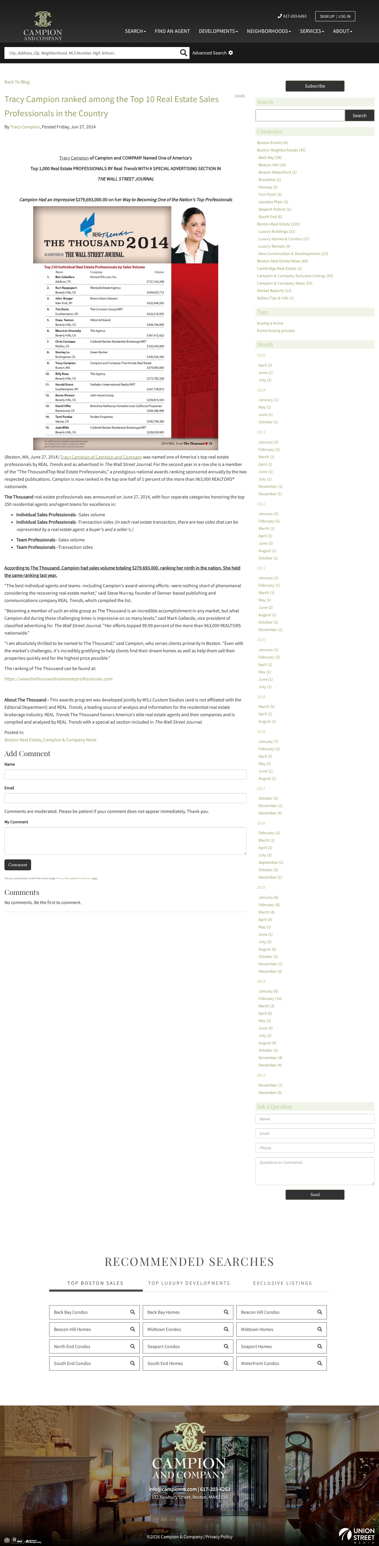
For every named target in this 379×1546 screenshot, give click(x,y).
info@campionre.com (173, 1489)
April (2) (265, 365)
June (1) (265, 372)
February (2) (269, 657)
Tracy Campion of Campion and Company (101, 457)
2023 (261, 432)
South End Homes (165, 1363)
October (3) (268, 622)
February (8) (269, 904)
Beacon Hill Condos (260, 1312)
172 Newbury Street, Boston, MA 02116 (190, 1497)
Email (9, 787)
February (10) (270, 998)
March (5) (266, 706)
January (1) (268, 399)
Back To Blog (17, 82)
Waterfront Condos (260, 1363)
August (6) (267, 949)
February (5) (269, 521)
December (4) (270, 813)
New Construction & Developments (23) (293, 253)
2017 (261, 788)
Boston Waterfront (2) (277, 172)
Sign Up (327, 16)
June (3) (265, 471)
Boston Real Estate (22, 740)
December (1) (270, 493)
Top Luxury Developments (189, 1283)
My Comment (16, 821)
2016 (261, 823)
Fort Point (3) (270, 194)
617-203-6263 (294, 16)
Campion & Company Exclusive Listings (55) (295, 275)
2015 (261, 887)
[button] (184, 53)
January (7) (268, 741)
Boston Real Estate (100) (278, 224)
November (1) (270, 486)
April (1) (265, 464)
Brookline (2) (269, 179)
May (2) (264, 763)
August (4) (267, 1042)
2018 (261, 731)
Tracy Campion (25, 127)
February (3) (269, 449)
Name (9, 764)
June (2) (265, 607)
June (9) (265, 1028)
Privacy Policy (63, 878)
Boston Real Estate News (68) (282, 261)
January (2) (268, 442)
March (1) (266, 456)
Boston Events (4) (272, 142)
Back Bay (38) (270, 157)
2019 (261, 696)
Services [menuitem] (310, 31)
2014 (261, 981)
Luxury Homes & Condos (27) (283, 238)
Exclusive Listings (282, 1283)
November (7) (270, 1085)
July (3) (265, 855)
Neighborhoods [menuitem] (267, 31)
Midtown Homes (257, 1329)
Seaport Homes (256, 1346)
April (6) (265, 1013)
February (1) (269, 585)
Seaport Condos (163, 1346)
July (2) (265, 941)
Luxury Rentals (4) (274, 246)
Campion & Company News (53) (284, 283)
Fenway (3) (267, 187)
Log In (344, 16)
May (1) (264, 407)
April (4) (265, 919)
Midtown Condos (164, 1329)
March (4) (266, 912)
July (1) (265, 380)
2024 (261, 390)
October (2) (268, 798)
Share (240, 96)
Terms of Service (83, 878)
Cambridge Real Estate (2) (279, 268)
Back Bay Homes (163, 1312)
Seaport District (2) (274, 209)
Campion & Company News (70, 740)
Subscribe (315, 86)
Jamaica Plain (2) (273, 201)
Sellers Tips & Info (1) (275, 298)
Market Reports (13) (274, 290)
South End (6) (270, 216)
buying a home (270, 323)
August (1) (267, 550)
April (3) (265, 756)
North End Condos (72, 1346)
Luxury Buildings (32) (276, 231)
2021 (261, 568)
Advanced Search (209, 53)
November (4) (270, 1057)
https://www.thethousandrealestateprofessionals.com (58, 679)
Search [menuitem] (134, 31)
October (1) (268, 422)
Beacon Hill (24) (272, 164)
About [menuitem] (341, 31)
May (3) (264, 600)
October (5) (268, 1050)
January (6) (268, 897)
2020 (261, 639)
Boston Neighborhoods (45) (281, 150)
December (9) (270, 1092)
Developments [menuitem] (217, 31)
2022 (261, 503)
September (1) (270, 862)
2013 (261, 1075)
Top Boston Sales (95, 1283)
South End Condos (72, 1363)
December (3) (270, 971)
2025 (261, 355)
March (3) (266, 1005)
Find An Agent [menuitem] (172, 31)
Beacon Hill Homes (72, 1329)
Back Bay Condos (71, 1312)
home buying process (276, 330)
